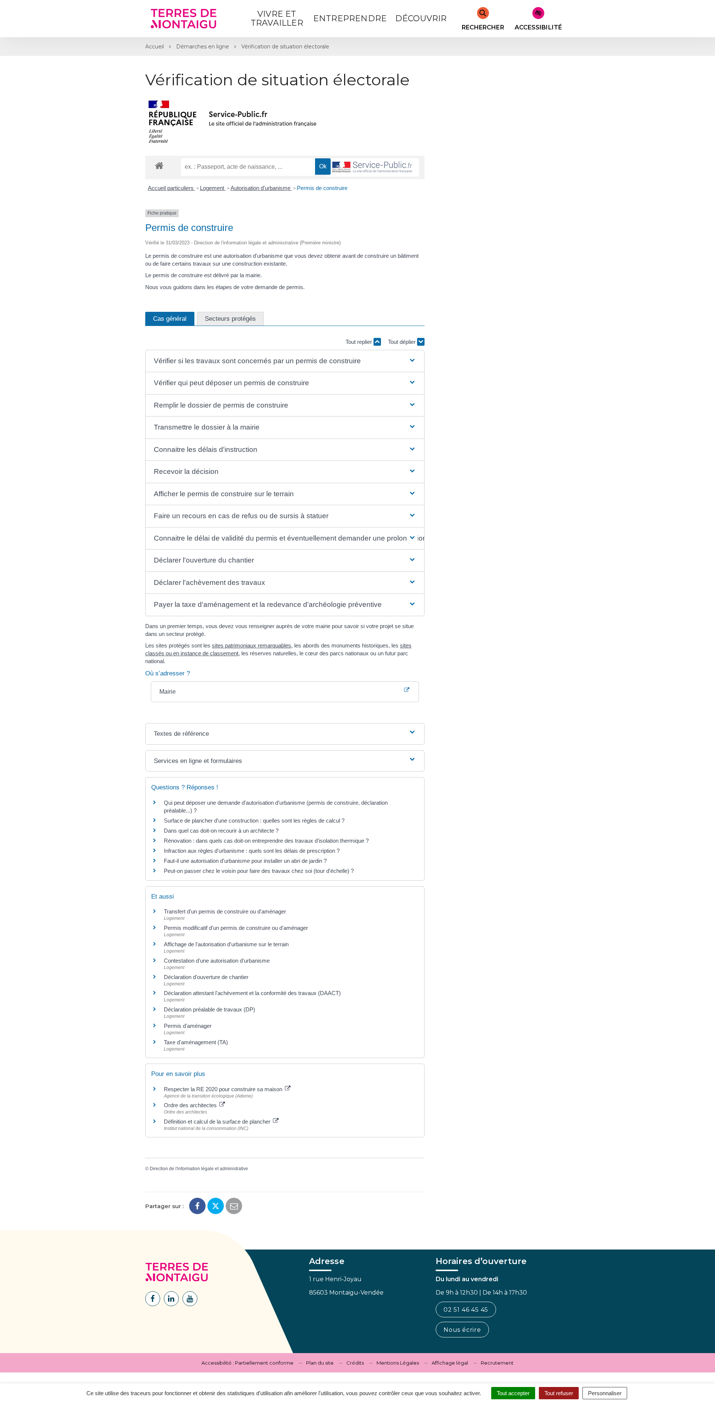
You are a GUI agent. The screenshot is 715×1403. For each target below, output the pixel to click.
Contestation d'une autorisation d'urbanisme (217, 960)
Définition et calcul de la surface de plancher (218, 1121)
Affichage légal (450, 1363)
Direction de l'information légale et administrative (199, 1168)
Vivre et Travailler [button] (277, 18)
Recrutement (497, 1363)
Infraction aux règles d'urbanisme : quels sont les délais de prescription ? (252, 851)
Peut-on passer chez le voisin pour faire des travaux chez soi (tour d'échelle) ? (259, 871)
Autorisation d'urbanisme (261, 188)
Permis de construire (322, 188)
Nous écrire (462, 1329)
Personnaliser (605, 1393)
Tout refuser (558, 1393)
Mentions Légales (397, 1363)
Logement (213, 188)
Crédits (355, 1363)
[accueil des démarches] (159, 165)
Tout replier (360, 342)
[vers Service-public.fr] (372, 167)
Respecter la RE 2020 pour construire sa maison (224, 1089)
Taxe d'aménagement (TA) (196, 1042)
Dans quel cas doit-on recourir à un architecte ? (221, 830)
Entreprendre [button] (350, 18)
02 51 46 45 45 (466, 1309)
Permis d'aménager (188, 1026)
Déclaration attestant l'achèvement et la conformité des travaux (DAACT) (252, 993)
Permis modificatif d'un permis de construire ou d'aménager (236, 928)
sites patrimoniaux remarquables (251, 645)
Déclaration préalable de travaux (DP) (209, 1009)
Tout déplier (402, 342)
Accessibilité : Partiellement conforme (247, 1363)
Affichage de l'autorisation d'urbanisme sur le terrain (226, 944)
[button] (284, 361)
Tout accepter (513, 1393)
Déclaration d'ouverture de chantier (206, 977)
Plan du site (320, 1363)
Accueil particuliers (171, 188)
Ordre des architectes (191, 1105)
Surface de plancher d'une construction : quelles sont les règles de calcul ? (254, 820)
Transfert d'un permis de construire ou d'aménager (225, 911)
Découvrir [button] (421, 18)
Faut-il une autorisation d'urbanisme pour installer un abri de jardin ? (245, 861)
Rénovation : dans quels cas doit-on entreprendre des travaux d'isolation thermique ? (266, 840)
